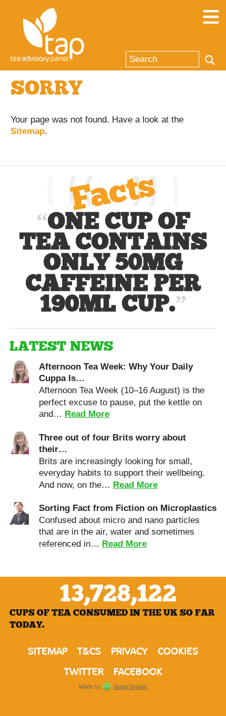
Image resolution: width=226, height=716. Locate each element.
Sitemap (28, 131)
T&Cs (89, 651)
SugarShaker (130, 686)
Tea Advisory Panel (47, 35)
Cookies (178, 651)
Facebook (138, 672)
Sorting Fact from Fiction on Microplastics (128, 508)
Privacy (129, 651)
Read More (87, 413)
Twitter (84, 672)
